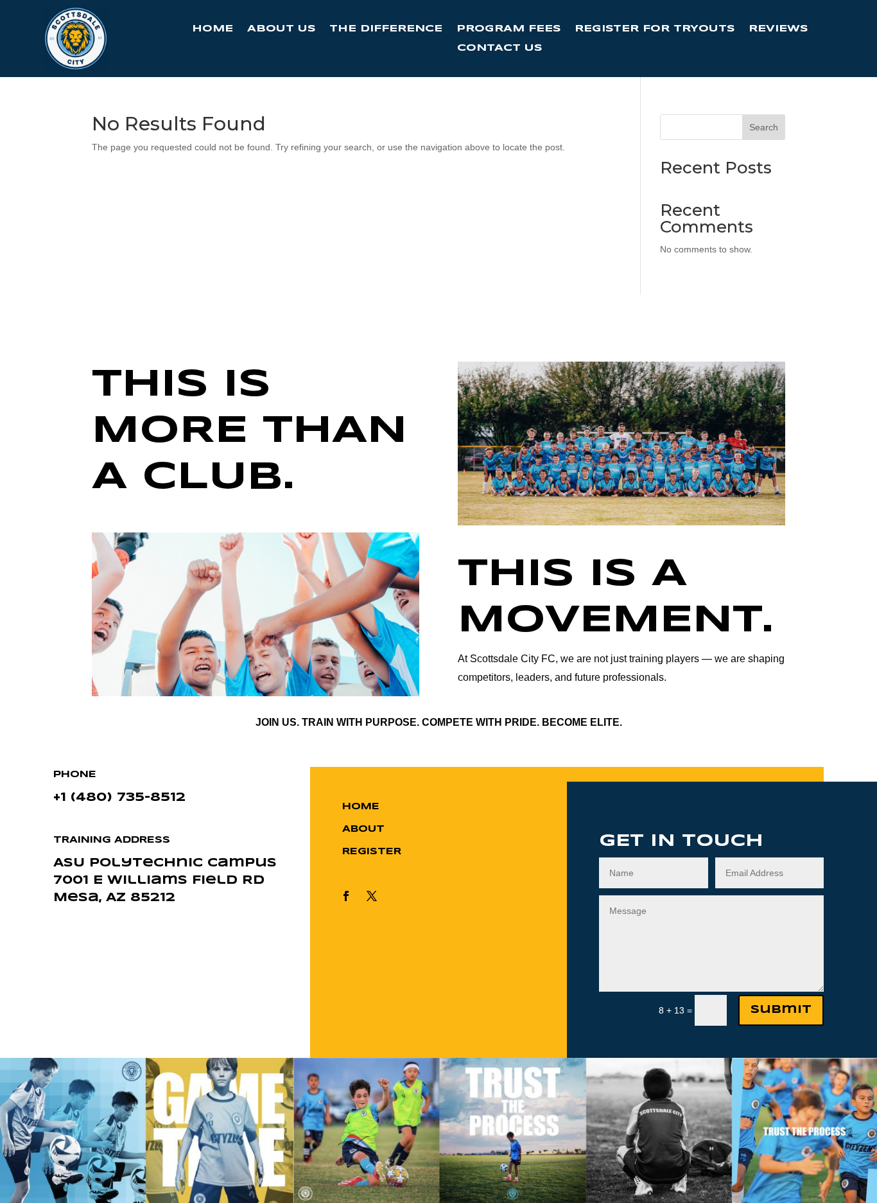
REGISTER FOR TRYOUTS (654, 28)
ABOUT (363, 829)
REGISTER (371, 851)
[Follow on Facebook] (346, 896)
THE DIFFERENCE (385, 28)
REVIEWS (778, 28)
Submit (781, 1010)
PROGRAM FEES (508, 28)
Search (763, 127)
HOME (212, 28)
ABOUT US (281, 28)
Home (360, 806)
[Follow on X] (371, 896)
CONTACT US (499, 48)
